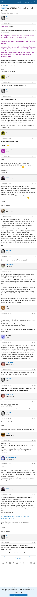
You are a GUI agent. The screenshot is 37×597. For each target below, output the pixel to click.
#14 (35, 401)
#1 (35, 23)
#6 (35, 183)
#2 (35, 82)
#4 (35, 138)
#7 (35, 216)
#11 (35, 342)
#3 (35, 96)
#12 (35, 369)
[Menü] (2, 2)
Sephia (4, 13)
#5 (35, 156)
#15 (35, 419)
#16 (35, 440)
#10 (35, 313)
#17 (35, 463)
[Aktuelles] (35, 2)
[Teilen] (33, 23)
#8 (35, 256)
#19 (35, 542)
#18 (35, 494)
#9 (35, 271)
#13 (35, 385)
